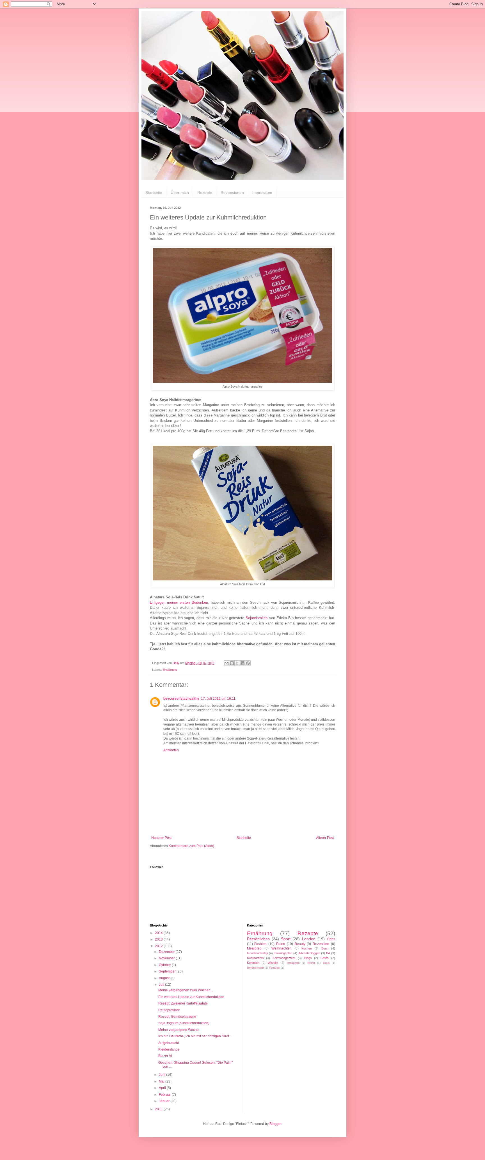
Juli (162, 985)
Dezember (167, 952)
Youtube (274, 967)
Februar (165, 1095)
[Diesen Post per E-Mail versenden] (226, 663)
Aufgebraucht (168, 1043)
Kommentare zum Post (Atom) (191, 846)
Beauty (300, 944)
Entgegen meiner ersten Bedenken (179, 602)
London (308, 939)
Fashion (260, 944)
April (163, 1088)
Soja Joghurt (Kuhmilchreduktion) (183, 1023)
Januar (164, 1101)
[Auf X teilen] (237, 663)
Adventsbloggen (309, 953)
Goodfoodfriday (257, 953)
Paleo (280, 944)
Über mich (180, 192)
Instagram (293, 962)
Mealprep (254, 948)
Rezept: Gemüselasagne (177, 1017)
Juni (162, 1075)
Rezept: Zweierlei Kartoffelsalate (183, 1003)
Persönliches (258, 939)
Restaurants (255, 958)
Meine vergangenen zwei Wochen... (185, 990)
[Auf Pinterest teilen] (248, 663)
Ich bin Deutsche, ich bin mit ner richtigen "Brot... (195, 1036)
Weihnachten (281, 948)
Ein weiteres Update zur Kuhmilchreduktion (191, 997)
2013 (159, 939)
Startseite (153, 192)
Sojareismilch (256, 618)
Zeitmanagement (284, 958)
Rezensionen (232, 192)
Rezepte (204, 192)
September (168, 971)
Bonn (324, 948)
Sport (285, 939)
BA (328, 953)
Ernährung (170, 669)
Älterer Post (325, 838)
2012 (159, 946)
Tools (326, 962)
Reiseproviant (169, 1010)
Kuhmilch (253, 962)
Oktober (165, 965)
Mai (162, 1081)
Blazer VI (165, 1056)
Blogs (308, 958)
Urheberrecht (255, 967)
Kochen (306, 948)
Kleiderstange (169, 1049)
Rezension (321, 944)
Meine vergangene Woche (178, 1030)
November (167, 958)
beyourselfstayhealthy (181, 699)
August (164, 978)
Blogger (275, 1124)
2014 (159, 933)
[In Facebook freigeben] (242, 663)
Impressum (262, 192)
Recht (311, 962)
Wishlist (273, 962)
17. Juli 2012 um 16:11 (218, 699)
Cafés (325, 958)
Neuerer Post (161, 838)
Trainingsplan (283, 953)
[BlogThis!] (232, 663)
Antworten (171, 750)
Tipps (331, 939)
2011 (159, 1109)
